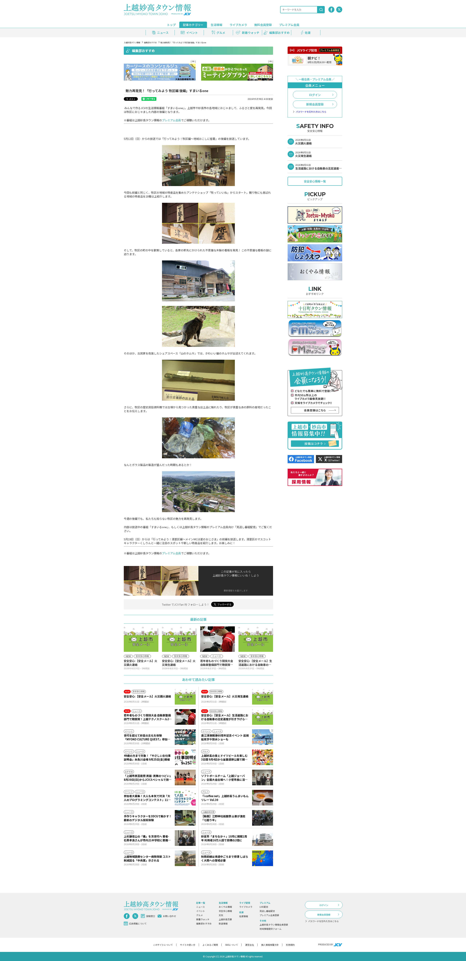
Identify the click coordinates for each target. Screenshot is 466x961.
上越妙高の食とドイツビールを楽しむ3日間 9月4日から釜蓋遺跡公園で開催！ (224, 757)
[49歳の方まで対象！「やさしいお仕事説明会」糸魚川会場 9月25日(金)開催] (185, 757)
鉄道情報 (223, 923)
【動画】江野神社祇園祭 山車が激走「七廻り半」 (223, 818)
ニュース (200, 906)
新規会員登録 (315, 104)
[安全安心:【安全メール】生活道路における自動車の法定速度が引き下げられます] (262, 717)
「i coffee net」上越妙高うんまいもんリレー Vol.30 (225, 798)
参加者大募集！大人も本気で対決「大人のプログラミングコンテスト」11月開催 (147, 798)
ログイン (315, 95)
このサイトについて (163, 944)
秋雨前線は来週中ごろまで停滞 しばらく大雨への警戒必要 (224, 858)
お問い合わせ (169, 916)
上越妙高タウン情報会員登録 (274, 924)
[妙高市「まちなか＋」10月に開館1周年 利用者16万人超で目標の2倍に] (262, 838)
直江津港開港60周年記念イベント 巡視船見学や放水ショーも (225, 737)
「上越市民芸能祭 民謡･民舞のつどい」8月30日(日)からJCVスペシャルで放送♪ (147, 777)
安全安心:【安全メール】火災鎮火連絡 (147, 696)
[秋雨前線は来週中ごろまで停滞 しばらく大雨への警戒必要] (262, 858)
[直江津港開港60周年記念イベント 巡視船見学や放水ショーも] (262, 737)
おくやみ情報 (225, 906)
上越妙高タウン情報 (132, 42)
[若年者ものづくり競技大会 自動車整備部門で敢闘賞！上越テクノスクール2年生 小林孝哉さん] (185, 717)
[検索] (321, 9)
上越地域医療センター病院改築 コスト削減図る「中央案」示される (147, 858)
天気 (221, 915)
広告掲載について (138, 923)
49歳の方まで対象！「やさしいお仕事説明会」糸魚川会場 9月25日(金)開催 (147, 757)
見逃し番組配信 (267, 910)
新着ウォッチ (202, 919)
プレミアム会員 (171, 120)
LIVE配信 (264, 906)
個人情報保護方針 (270, 944)
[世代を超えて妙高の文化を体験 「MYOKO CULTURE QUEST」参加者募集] (185, 737)
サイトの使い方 (187, 944)
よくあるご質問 (210, 944)
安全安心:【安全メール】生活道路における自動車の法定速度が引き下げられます (224, 717)
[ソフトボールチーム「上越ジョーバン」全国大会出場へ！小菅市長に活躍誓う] (262, 777)
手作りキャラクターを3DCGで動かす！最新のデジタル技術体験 (148, 818)
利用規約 (290, 944)
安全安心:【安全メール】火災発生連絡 (224, 696)
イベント (200, 910)
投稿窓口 (150, 916)
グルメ (199, 915)
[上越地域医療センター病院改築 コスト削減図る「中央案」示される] (185, 858)
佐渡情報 (243, 916)
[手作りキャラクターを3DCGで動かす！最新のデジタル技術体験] (185, 818)
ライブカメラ (238, 25)
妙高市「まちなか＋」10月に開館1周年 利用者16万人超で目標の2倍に (224, 838)
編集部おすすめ (150, 42)
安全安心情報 (225, 910)
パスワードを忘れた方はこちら (311, 112)
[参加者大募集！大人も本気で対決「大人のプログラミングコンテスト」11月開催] (185, 798)
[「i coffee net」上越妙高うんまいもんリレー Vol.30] (262, 798)
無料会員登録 (263, 25)
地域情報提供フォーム (270, 928)
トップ (171, 25)
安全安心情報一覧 (315, 181)
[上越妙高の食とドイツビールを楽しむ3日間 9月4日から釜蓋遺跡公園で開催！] (262, 757)
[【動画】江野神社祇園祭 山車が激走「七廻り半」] (262, 818)
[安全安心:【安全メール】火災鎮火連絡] (185, 697)
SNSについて (231, 944)
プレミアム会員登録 (269, 915)
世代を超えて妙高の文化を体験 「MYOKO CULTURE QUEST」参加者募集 (147, 737)
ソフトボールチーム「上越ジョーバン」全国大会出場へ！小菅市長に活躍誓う (224, 777)
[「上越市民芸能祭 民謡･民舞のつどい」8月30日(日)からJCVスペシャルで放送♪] (185, 777)
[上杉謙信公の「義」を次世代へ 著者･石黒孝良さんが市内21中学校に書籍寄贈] (185, 838)
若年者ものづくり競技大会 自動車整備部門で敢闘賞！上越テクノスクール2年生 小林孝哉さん (148, 717)
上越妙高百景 (225, 919)
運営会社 (249, 944)
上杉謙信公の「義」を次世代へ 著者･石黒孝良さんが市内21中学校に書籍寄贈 (147, 838)
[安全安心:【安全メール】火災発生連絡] (262, 697)
